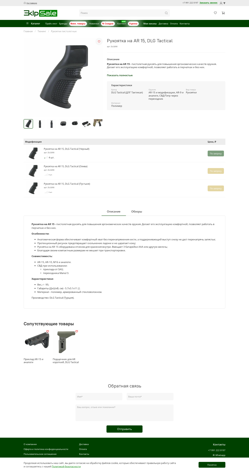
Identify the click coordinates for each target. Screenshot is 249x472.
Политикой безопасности (66, 466)
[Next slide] (98, 77)
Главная (28, 31)
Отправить (124, 429)
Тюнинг (42, 31)
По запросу (216, 153)
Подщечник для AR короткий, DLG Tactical (66, 361)
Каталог (35, 23)
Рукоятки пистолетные (64, 31)
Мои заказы (150, 23)
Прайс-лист (51, 23)
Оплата (174, 23)
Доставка (163, 23)
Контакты (185, 23)
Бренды (63, 23)
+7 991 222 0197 (190, 2)
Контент (121, 23)
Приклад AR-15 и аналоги (33, 361)
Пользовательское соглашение (40, 454)
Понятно (212, 464)
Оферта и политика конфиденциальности (46, 449)
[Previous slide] (28, 77)
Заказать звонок (208, 3)
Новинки (94, 23)
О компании (30, 444)
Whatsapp (220, 455)
